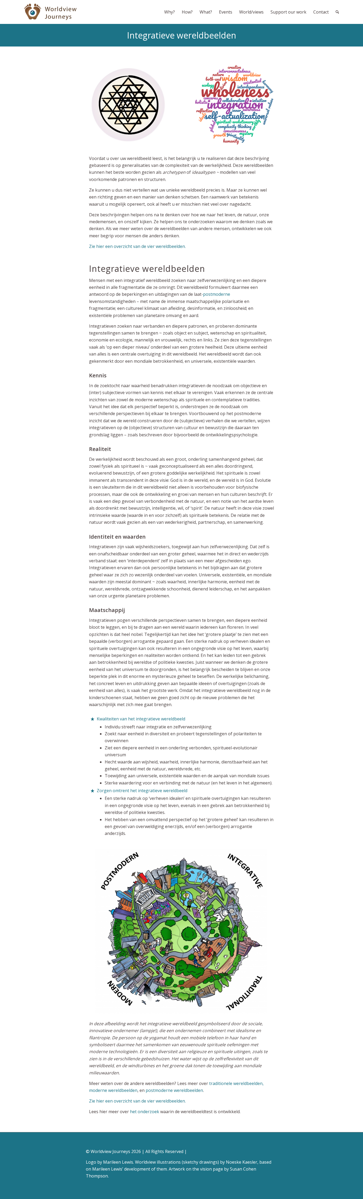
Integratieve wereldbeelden (181, 35)
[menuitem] (169, 12)
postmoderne (216, 294)
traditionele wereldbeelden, (236, 1083)
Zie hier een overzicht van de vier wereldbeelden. (137, 246)
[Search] (337, 12)
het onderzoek (144, 1111)
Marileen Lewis (118, 1162)
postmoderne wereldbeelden (174, 1090)
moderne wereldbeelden (113, 1090)
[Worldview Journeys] (51, 12)
